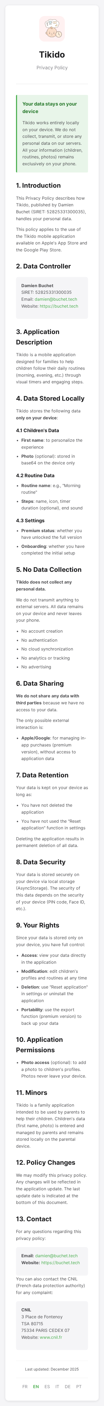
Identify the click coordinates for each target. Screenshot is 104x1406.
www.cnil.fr (51, 1337)
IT (57, 1386)
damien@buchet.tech (56, 299)
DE (68, 1386)
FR (24, 1386)
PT (79, 1386)
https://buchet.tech (59, 306)
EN (36, 1386)
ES (47, 1386)
